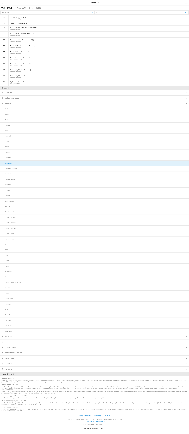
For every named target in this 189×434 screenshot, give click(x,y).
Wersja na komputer (85, 415)
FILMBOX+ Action (10, 212)
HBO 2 (7, 260)
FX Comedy (8, 250)
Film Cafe (7, 206)
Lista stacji (107, 415)
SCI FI (6, 309)
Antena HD (8, 125)
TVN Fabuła (8, 331)
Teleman (95, 3)
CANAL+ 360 (8, 163)
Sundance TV (9, 325)
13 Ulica (7, 109)
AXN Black (8, 136)
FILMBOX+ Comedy (10, 217)
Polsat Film (8, 288)
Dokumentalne (10, 347)
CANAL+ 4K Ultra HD (11, 168)
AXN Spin (8, 141)
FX (6, 244)
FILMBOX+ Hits (9, 233)
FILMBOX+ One (9, 239)
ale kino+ (7, 114)
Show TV (7, 315)
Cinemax (7, 190)
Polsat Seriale (9, 298)
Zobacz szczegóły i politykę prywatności (94, 421)
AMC (6, 120)
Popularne (9, 92)
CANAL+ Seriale (9, 185)
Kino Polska (8, 271)
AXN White (8, 147)
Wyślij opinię (97, 415)
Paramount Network (10, 277)
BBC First (7, 152)
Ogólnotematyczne (12, 98)
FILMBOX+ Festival (10, 228)
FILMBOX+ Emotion (10, 223)
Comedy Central (9, 201)
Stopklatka (8, 320)
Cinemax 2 (8, 195)
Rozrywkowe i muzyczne (13, 353)
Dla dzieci (8, 363)
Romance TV (9, 304)
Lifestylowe (9, 358)
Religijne (8, 369)
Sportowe (8, 336)
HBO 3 (7, 266)
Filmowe (8, 103)
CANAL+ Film (9, 174)
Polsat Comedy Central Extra (13, 282)
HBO (6, 255)
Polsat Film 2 (8, 293)
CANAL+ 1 (8, 157)
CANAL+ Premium (10, 179)
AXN (6, 130)
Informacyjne (10, 342)
